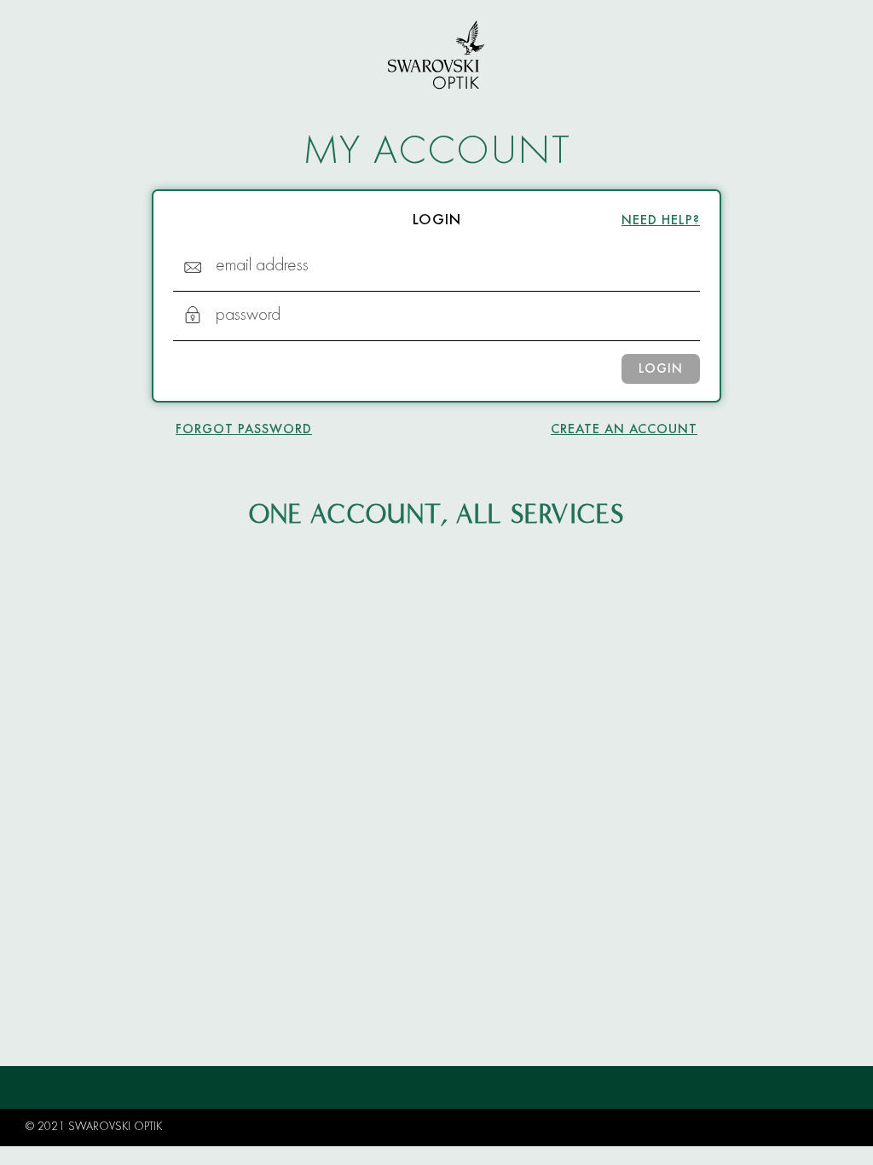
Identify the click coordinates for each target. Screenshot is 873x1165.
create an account (624, 430)
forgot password (244, 430)
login (661, 369)
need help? (661, 221)
